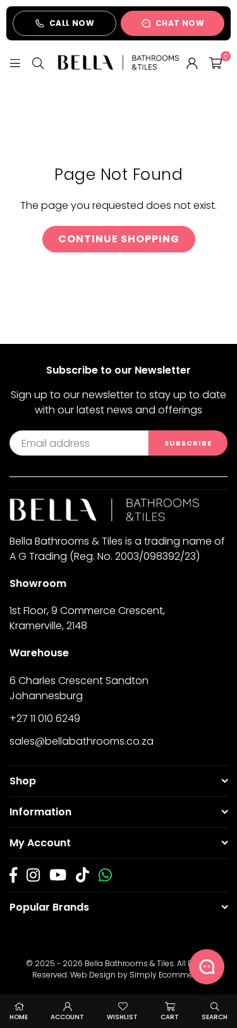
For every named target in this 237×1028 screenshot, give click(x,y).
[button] (216, 62)
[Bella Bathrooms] (118, 62)
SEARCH (215, 1017)
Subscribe (188, 443)
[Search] (38, 62)
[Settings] (192, 62)
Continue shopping (118, 239)
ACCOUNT (67, 1017)
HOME (18, 1017)
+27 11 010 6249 (44, 718)
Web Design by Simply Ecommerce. (137, 974)
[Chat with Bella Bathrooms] (206, 966)
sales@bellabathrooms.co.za (81, 741)
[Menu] (15, 62)
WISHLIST (122, 1017)
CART (170, 1017)
